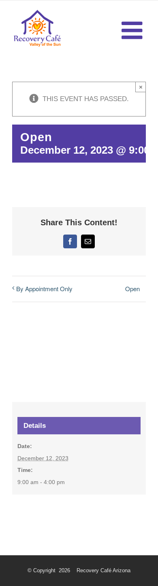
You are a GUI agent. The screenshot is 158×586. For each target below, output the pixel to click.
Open (132, 288)
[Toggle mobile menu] (134, 30)
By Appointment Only (44, 288)
